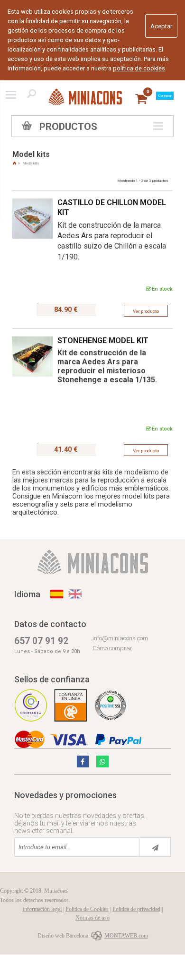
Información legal (42, 909)
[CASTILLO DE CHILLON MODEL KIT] (32, 195)
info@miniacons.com (120, 638)
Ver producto (146, 311)
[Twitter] (83, 762)
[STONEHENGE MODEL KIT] (32, 333)
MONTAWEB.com (126, 935)
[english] (75, 594)
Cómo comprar (112, 648)
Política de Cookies (87, 909)
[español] (57, 594)
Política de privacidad (136, 909)
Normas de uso (92, 917)
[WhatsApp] (102, 762)
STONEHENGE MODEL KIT (102, 340)
